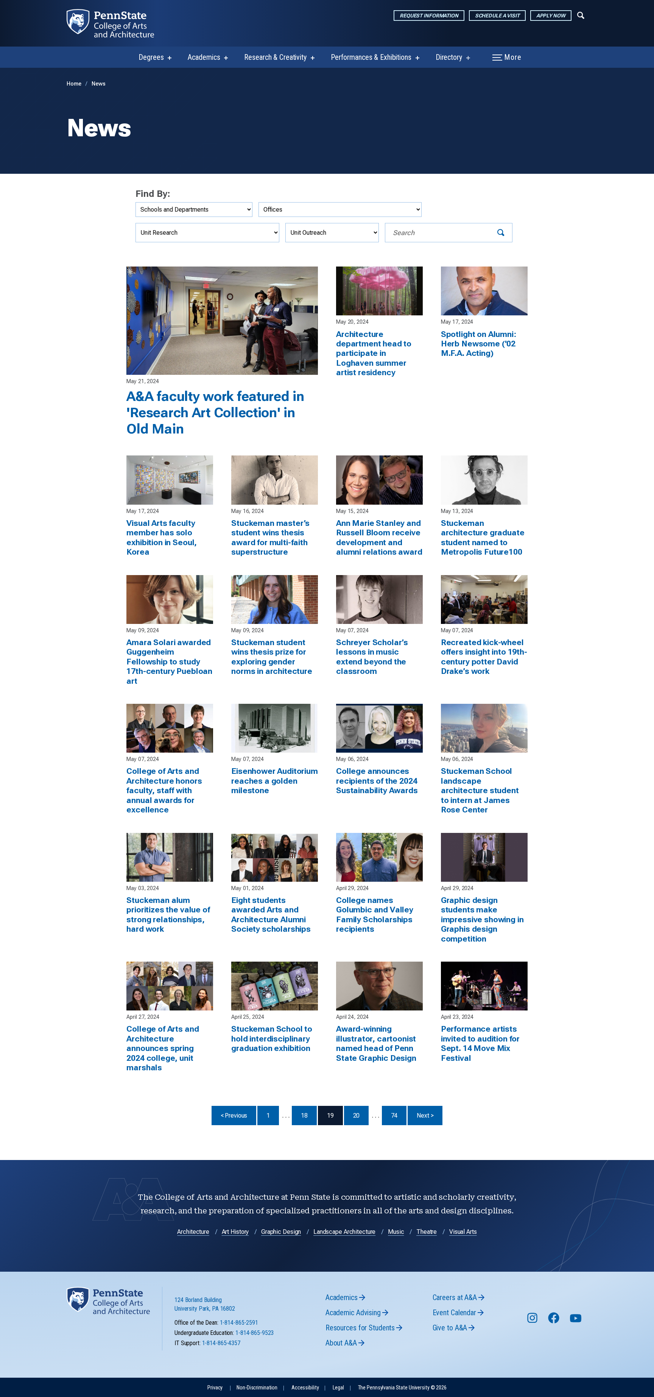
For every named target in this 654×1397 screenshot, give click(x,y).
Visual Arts (463, 1231)
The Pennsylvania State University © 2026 (402, 1388)
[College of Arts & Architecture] (116, 23)
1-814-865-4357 (221, 1343)
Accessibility (305, 1388)
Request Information (429, 15)
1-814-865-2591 (239, 1322)
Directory (449, 57)
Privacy (215, 1388)
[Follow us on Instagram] (533, 1321)
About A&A (341, 1342)
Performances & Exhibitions (371, 57)
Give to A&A (450, 1327)
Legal (338, 1388)
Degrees (151, 57)
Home (74, 84)
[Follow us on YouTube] (576, 1321)
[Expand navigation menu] (580, 14)
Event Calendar (454, 1312)
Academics (204, 57)
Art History (235, 1231)
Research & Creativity (275, 57)
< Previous (239, 1115)
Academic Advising (353, 1312)
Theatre (426, 1231)
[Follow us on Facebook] (554, 1321)
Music (396, 1231)
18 (304, 1115)
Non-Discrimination (257, 1388)
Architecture (193, 1231)
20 (356, 1115)
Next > (429, 1115)
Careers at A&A (455, 1297)
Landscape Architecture (344, 1231)
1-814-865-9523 (254, 1332)
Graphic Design (281, 1231)
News (99, 84)
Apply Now (550, 15)
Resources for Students (360, 1327)
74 (394, 1115)
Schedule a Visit (497, 15)
